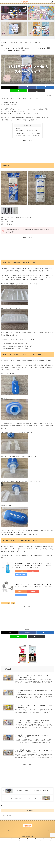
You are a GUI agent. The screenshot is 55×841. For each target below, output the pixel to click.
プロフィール (27, 830)
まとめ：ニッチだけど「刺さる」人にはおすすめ (27, 135)
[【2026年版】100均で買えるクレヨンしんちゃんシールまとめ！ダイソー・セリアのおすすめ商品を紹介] (41, 12)
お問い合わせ (27, 832)
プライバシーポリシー (45, 830)
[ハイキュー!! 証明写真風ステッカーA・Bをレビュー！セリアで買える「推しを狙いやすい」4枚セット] (41, 28)
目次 (25, 125)
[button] (36, 90)
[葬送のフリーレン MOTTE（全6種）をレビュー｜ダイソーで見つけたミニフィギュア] (14, 28)
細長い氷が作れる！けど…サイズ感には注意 (26, 130)
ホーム (9, 830)
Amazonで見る (20, 571)
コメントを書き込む (27, 810)
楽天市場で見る (33, 571)
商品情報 (18, 128)
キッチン (8, 603)
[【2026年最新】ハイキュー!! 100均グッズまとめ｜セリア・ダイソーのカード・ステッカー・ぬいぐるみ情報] (14, 12)
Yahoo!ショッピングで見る (21, 574)
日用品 (13, 603)
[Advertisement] (27, 151)
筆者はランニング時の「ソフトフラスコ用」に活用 (28, 133)
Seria (3, 603)
